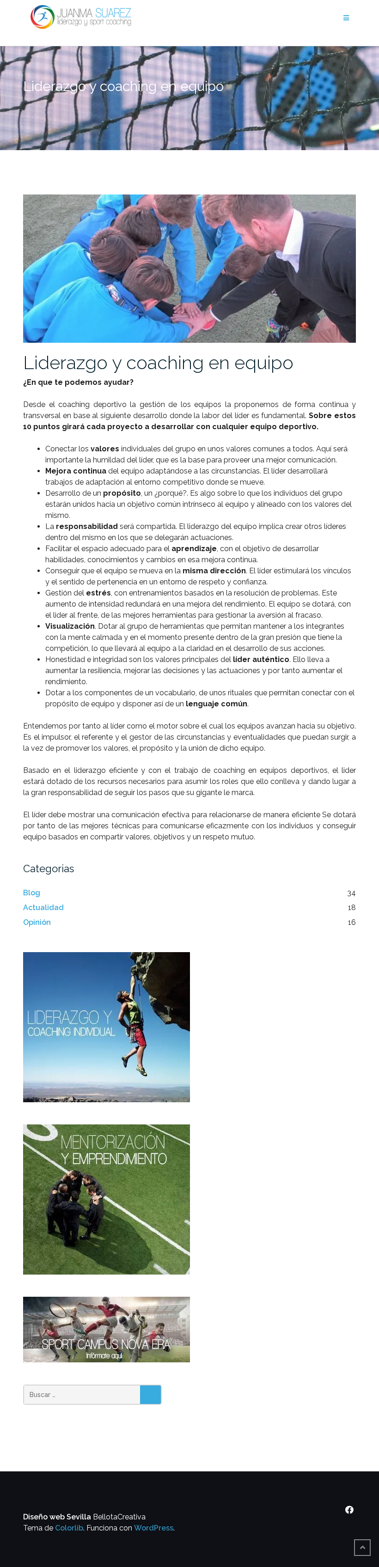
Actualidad (43, 907)
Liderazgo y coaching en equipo (158, 362)
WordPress (153, 1528)
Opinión (37, 922)
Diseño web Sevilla (57, 1516)
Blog (31, 892)
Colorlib (69, 1528)
